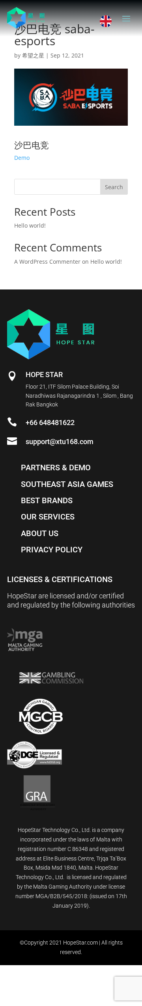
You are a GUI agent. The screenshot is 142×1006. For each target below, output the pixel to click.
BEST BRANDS (47, 500)
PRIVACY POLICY (51, 549)
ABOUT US (39, 533)
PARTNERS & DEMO (56, 467)
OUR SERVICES (48, 516)
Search (114, 187)
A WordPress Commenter (47, 261)
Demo (22, 157)
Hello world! (30, 225)
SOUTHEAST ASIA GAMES (67, 484)
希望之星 (33, 55)
